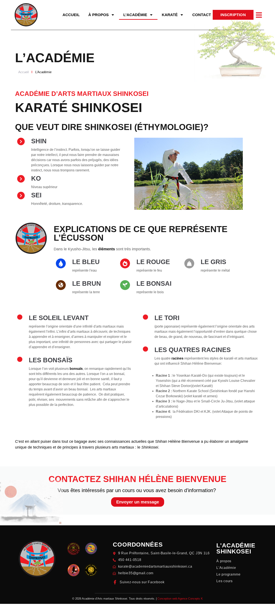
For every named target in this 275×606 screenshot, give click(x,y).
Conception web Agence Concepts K (180, 598)
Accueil (71, 15)
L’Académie (135, 15)
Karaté (170, 15)
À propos (98, 15)
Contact (201, 15)
